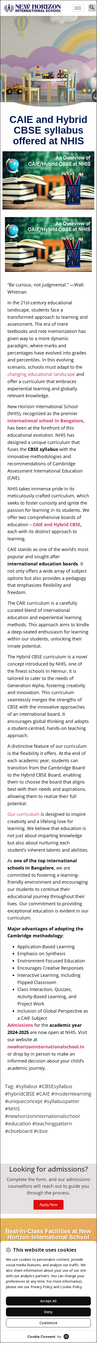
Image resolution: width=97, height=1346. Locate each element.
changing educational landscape (41, 374)
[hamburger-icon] (77, 8)
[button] (92, 8)
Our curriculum (23, 814)
